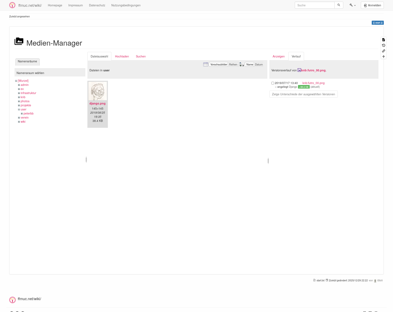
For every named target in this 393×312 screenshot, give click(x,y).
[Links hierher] (383, 50)
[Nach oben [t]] (383, 56)
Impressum (75, 5)
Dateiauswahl (99, 56)
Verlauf (296, 56)
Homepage (55, 5)
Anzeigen (279, 56)
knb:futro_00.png (313, 70)
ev (22, 89)
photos (25, 101)
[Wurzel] (23, 81)
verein (25, 117)
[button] (352, 5)
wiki (23, 121)
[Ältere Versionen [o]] (383, 44)
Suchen (141, 56)
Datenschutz (97, 5)
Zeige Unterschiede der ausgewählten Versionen (303, 94)
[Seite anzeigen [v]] (383, 39)
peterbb (29, 113)
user (23, 109)
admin (25, 85)
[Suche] (338, 5)
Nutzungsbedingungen (126, 5)
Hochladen (122, 56)
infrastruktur (28, 93)
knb (23, 97)
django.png (97, 103)
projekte (26, 105)
